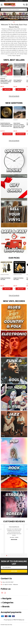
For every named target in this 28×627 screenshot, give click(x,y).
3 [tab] (8, 555)
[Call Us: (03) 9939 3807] (24, 4)
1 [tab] (4, 555)
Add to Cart (7, 89)
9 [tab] (21, 555)
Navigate (6, 598)
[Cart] (26, 4)
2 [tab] (6, 555)
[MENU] (1, 4)
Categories (7, 602)
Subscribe (14, 571)
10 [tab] (23, 555)
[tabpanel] (14, 16)
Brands (6, 606)
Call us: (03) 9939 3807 (7, 582)
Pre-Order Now (7, 133)
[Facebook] (5, 593)
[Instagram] (2, 593)
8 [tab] (19, 555)
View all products (14, 96)
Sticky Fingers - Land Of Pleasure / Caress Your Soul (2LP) (5, 82)
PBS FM (16, 620)
